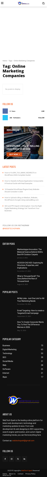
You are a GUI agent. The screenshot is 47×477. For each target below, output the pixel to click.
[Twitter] (17, 458)
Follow (41, 118)
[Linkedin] (24, 458)
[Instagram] (11, 458)
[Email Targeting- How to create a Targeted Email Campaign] (9, 313)
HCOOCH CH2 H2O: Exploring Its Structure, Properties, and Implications (30, 265)
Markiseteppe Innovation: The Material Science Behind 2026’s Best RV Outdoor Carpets (30, 252)
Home (5, 61)
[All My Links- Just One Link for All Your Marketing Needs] (9, 300)
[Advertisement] (23, 31)
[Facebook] (5, 458)
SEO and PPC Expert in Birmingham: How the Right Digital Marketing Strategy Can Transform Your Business (23, 208)
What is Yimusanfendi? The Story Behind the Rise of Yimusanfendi (28, 278)
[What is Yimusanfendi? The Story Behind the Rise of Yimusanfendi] (9, 279)
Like (42, 111)
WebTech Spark (26, 470)
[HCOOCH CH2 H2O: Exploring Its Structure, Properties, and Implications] (9, 266)
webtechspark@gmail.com (23, 441)
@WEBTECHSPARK (11, 228)
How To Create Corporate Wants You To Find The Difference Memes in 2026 (30, 324)
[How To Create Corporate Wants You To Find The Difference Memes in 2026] (9, 325)
